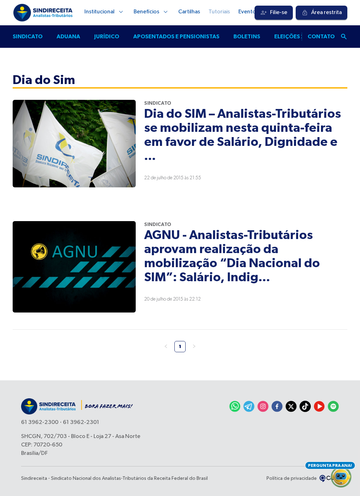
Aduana (68, 36)
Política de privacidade (291, 478)
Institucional (99, 12)
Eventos (248, 12)
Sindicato (28, 36)
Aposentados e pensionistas (176, 36)
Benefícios (146, 12)
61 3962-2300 (39, 422)
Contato (321, 36)
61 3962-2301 (81, 422)
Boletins (246, 36)
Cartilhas (189, 12)
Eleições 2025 (294, 36)
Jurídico (106, 36)
